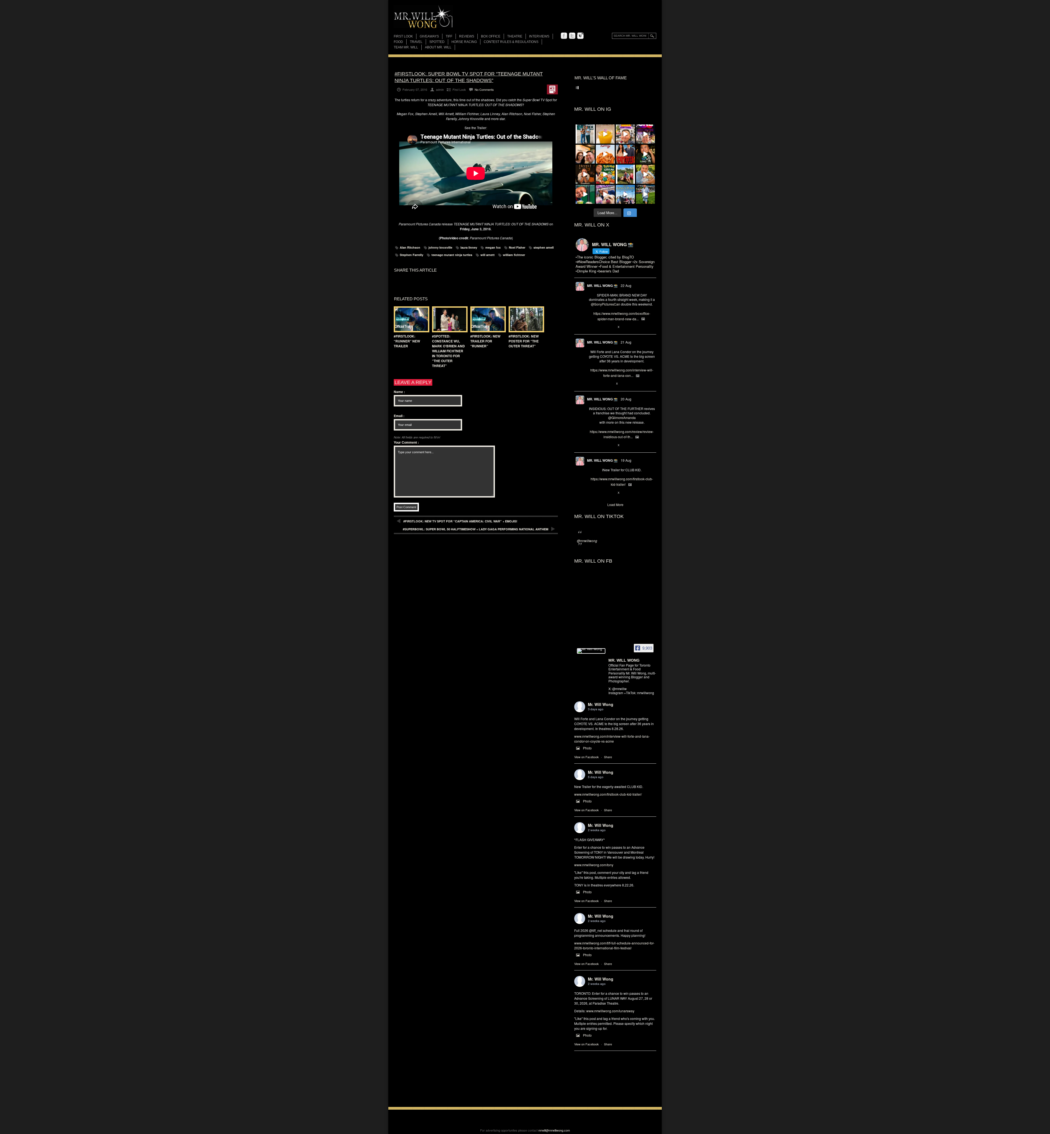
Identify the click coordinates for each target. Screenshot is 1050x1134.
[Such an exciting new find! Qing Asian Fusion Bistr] (645, 154)
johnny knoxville (440, 247)
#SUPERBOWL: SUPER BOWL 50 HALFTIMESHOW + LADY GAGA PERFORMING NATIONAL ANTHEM (475, 529)
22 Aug (626, 285)
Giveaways (429, 36)
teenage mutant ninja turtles (451, 255)
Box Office (490, 36)
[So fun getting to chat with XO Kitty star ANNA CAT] (585, 154)
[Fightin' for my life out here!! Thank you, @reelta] (585, 134)
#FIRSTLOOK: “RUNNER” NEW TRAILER (407, 341)
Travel (416, 42)
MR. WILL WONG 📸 (602, 285)
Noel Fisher (517, 247)
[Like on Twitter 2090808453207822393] (609, 384)
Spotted (437, 42)
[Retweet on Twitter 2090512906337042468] (600, 445)
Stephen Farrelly (411, 255)
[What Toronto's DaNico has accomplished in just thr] (605, 134)
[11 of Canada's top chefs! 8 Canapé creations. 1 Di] (645, 174)
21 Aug (626, 342)
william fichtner (514, 255)
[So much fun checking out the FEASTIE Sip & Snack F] (625, 134)
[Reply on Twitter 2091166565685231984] (591, 327)
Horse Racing (464, 42)
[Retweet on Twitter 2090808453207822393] (600, 384)
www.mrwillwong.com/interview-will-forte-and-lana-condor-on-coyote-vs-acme (612, 738)
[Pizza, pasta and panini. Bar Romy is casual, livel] (605, 154)
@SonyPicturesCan (605, 304)
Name (399, 391)
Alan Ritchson (410, 247)
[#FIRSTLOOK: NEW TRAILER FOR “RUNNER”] (486, 319)
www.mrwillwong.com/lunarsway (610, 1010)
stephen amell (543, 247)
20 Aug (626, 399)
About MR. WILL (438, 47)
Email (399, 415)
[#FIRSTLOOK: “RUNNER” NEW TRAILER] (410, 319)
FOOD (398, 42)
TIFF (449, 36)
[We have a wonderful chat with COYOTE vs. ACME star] (625, 154)
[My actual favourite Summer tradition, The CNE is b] (645, 134)
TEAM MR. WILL (406, 47)
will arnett (487, 255)
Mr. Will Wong (600, 704)
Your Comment (406, 442)
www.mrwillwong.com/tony (593, 864)
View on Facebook (586, 757)
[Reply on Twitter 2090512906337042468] (591, 445)
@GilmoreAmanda (622, 417)
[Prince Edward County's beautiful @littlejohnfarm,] (625, 174)
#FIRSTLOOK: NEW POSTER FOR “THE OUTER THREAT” (524, 341)
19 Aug (626, 460)
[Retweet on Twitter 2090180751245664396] (600, 493)
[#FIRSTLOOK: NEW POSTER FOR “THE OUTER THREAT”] (525, 319)
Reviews (466, 36)
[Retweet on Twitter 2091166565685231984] (600, 327)
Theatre (514, 36)
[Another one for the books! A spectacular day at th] (625, 194)
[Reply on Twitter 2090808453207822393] (591, 384)
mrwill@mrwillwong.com (554, 1130)
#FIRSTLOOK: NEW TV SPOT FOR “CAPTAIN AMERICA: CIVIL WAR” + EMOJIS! (460, 521)
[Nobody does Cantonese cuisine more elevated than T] (585, 174)
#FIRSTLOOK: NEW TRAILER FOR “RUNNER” (485, 341)
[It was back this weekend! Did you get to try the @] (605, 194)
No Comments (484, 89)
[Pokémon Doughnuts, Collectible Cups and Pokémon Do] (605, 174)
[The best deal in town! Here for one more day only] (585, 194)
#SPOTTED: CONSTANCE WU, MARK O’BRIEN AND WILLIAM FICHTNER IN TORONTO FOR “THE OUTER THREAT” (448, 351)
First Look (403, 36)
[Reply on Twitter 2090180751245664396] (591, 493)
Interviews (539, 36)
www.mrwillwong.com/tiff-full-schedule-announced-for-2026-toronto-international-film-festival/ (614, 945)
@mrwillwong (587, 540)
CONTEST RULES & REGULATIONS (511, 42)
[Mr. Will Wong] (591, 651)
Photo (587, 748)
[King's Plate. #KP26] (645, 194)
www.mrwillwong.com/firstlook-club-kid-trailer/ (608, 794)
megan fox (493, 247)
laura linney (468, 247)
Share (608, 757)
